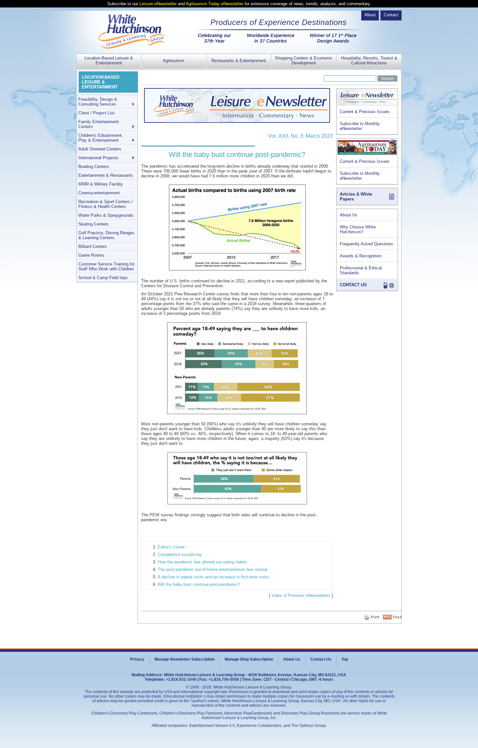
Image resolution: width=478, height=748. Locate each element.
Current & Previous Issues (365, 111)
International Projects (98, 157)
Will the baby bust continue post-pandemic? (199, 584)
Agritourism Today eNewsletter (214, 3)
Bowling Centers (93, 166)
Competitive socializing (179, 554)
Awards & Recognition (360, 255)
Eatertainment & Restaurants (105, 175)
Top (344, 659)
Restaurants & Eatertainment (238, 60)
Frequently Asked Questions (366, 243)
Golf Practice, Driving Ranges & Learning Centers (106, 235)
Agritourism (173, 60)
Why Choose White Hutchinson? (358, 229)
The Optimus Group (308, 725)
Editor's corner (171, 547)
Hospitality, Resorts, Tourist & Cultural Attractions (369, 60)
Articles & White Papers (356, 196)
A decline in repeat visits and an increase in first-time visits (213, 576)
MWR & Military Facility (100, 184)
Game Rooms (91, 255)
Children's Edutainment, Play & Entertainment (100, 138)
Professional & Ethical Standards (361, 270)
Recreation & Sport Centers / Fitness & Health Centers (105, 204)
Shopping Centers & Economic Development (304, 60)
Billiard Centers (92, 246)
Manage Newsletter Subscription (184, 659)
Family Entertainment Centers (98, 124)
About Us (348, 215)
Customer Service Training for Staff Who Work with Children (106, 266)
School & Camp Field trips (103, 277)
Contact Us (321, 659)
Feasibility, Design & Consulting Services (97, 102)
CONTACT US (353, 284)
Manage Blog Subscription (249, 659)
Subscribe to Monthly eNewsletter (360, 126)
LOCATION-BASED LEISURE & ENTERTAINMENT (100, 82)
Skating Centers (93, 224)
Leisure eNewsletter (158, 3)
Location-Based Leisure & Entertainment (109, 60)
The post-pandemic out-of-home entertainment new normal (212, 569)
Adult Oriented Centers (99, 149)
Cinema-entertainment (99, 192)
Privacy (137, 659)
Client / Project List (96, 112)
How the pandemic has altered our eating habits (202, 562)
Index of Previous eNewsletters (301, 595)
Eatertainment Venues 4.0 (212, 725)
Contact (391, 14)
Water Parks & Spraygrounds (105, 215)
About (370, 14)
